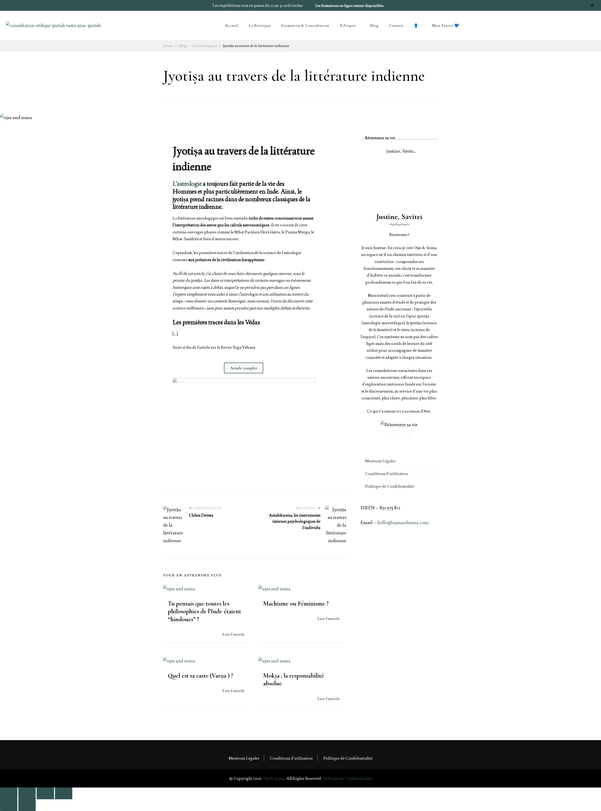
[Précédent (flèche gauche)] (8, 805)
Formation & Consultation (305, 25)
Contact (396, 25)
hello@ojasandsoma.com (403, 522)
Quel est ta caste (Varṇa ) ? (200, 676)
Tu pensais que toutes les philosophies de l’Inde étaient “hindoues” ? (204, 611)
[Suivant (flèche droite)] (27, 805)
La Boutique (260, 25)
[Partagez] (45, 793)
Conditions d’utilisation (386, 473)
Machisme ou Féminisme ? (296, 603)
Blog (374, 25)
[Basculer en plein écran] (27, 793)
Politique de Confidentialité (389, 486)
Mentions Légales (380, 460)
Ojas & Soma (273, 778)
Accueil (232, 25)
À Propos (348, 25)
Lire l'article (234, 634)
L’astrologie (188, 184)
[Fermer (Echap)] (63, 793)
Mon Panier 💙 (445, 25)
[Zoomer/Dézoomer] (8, 793)
